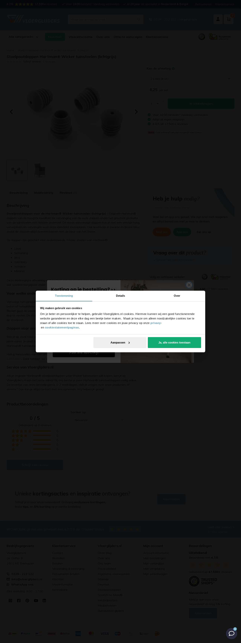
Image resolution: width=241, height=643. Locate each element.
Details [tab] (120, 295)
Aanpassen (118, 342)
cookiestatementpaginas (62, 327)
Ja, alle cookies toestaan (174, 342)
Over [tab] (177, 295)
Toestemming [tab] (64, 295)
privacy (155, 323)
